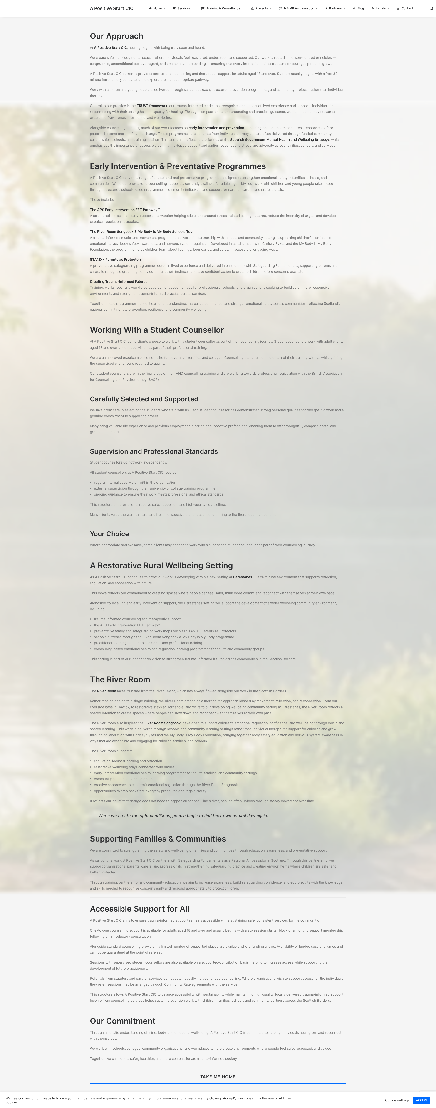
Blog (361, 8)
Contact (407, 8)
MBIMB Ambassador (299, 8)
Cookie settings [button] (397, 1100)
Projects (262, 8)
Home (158, 8)
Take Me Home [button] (218, 1076)
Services (184, 8)
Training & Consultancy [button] (223, 8)
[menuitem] (157, 8)
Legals (381, 8)
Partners (335, 8)
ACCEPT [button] (422, 1100)
